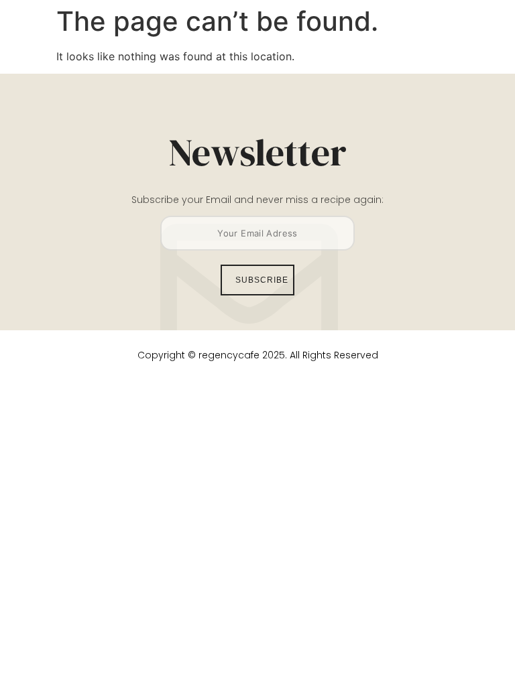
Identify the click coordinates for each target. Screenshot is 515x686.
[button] (453, 37)
